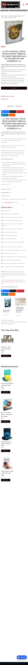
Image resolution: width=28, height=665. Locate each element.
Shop (6, 15)
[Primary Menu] (24, 5)
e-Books (10, 15)
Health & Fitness (17, 15)
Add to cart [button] (6, 355)
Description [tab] (10, 106)
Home (2, 15)
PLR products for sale (12, 280)
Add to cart (14, 88)
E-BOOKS (5, 99)
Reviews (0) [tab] (19, 106)
